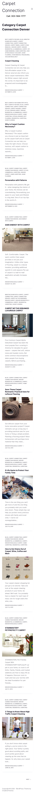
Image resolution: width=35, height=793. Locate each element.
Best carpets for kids (12, 39)
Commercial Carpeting (12, 172)
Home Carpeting (20, 51)
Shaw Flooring (10, 120)
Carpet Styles (23, 170)
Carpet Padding (15, 108)
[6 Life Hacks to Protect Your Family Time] (17, 487)
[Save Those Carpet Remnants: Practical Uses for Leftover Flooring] (17, 408)
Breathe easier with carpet (14, 294)
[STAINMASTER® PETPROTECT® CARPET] (17, 645)
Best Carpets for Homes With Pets (16, 102)
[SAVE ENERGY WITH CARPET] (17, 239)
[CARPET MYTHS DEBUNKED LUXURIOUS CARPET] (17, 325)
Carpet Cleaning (12, 61)
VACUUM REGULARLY (11, 56)
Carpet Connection (15, 168)
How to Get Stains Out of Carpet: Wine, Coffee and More (15, 551)
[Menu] (32, 9)
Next (27, 779)
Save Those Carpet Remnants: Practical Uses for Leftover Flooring (17, 391)
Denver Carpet (16, 47)
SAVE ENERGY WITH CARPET (17, 225)
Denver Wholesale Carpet (13, 114)
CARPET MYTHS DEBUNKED (18, 298)
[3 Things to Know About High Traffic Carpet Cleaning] (17, 728)
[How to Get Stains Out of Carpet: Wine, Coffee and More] (17, 568)
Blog (21, 39)
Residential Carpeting (19, 118)
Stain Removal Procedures (20, 55)
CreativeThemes (8, 791)
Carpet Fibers (15, 45)
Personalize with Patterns (16, 180)
